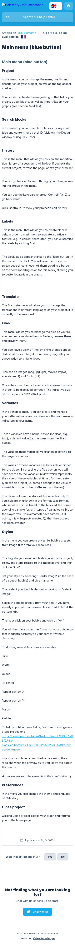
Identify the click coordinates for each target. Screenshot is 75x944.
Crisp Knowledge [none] (44, 938)
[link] (23, 36)
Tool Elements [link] (26, 32)
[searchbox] (37, 17)
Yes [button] (50, 856)
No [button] (63, 856)
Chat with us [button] (40, 911)
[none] (22, 5)
